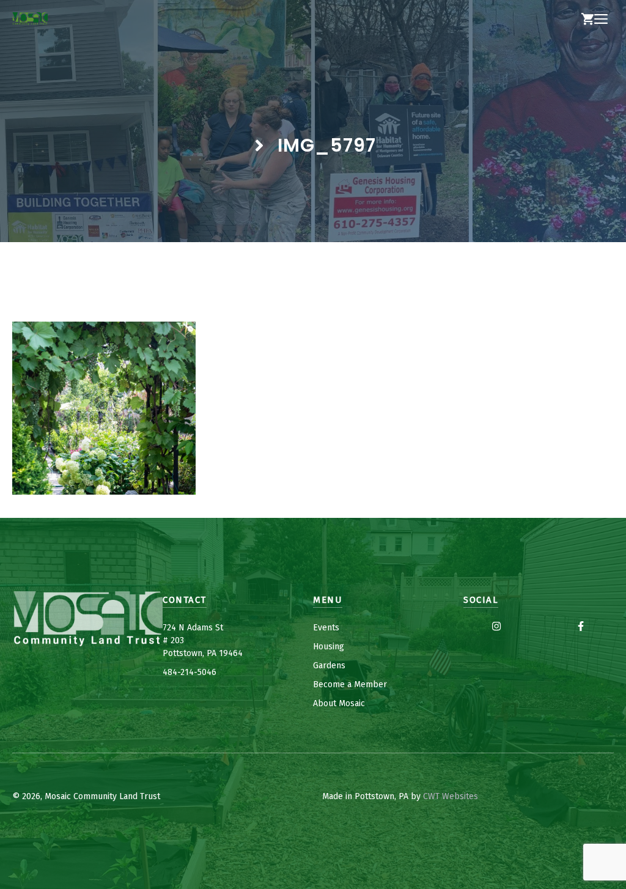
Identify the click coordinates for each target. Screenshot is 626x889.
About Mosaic (339, 703)
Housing (328, 646)
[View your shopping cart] (587, 19)
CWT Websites (450, 796)
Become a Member (350, 684)
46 (211, 672)
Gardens (329, 665)
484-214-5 (182, 672)
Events (326, 627)
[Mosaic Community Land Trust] (30, 19)
